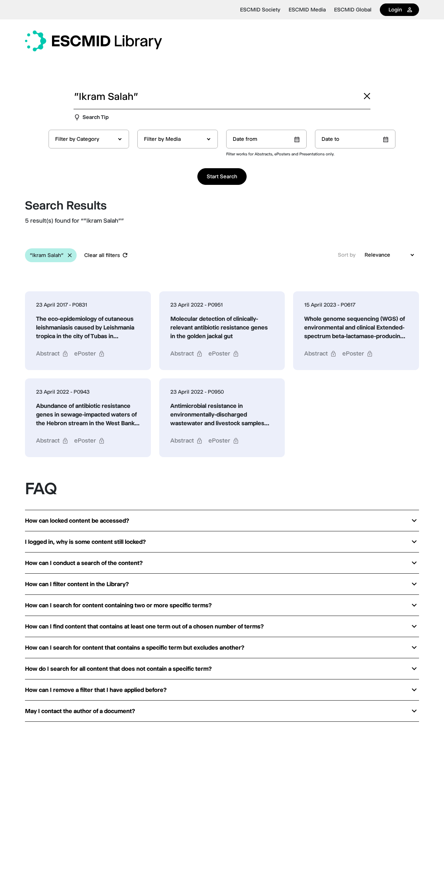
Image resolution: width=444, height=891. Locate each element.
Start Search (222, 176)
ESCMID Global (353, 10)
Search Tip (96, 117)
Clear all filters (102, 255)
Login (395, 9)
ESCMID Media (307, 10)
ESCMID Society (260, 10)
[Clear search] (367, 96)
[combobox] (89, 139)
